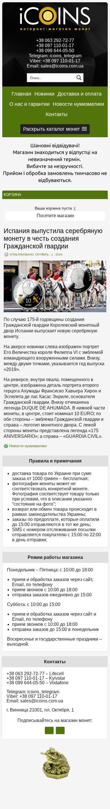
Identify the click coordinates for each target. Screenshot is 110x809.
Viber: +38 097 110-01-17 (55, 60)
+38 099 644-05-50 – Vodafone (37, 682)
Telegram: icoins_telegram (55, 55)
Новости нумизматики (78, 104)
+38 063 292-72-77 (55, 40)
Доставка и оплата (80, 94)
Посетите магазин (55, 215)
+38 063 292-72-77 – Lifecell (35, 673)
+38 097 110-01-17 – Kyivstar (35, 678)
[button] (55, 129)
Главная (21, 94)
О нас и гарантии (29, 104)
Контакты (56, 114)
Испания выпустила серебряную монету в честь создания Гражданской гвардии (53, 238)
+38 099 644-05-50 (55, 50)
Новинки (44, 94)
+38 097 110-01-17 (55, 45)
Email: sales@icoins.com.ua (55, 66)
